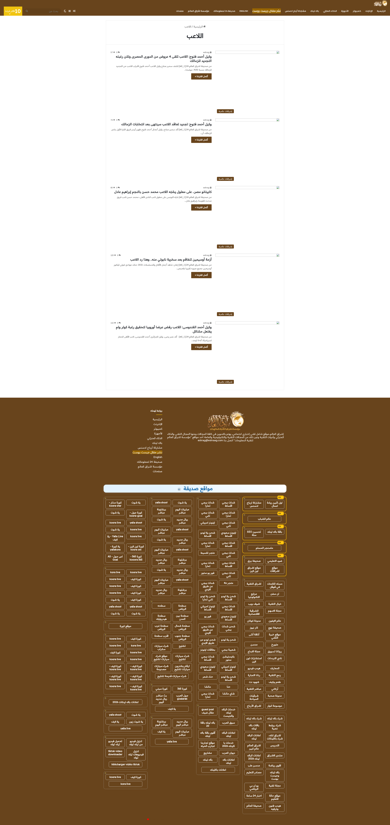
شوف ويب (254, 603)
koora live (115, 522)
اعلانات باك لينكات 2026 (125, 702)
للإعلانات (142, 819)
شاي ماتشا (229, 693)
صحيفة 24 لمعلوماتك (224, 11)
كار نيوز (254, 627)
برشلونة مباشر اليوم (161, 723)
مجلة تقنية (275, 785)
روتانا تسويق (275, 651)
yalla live (172, 741)
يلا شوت (182, 502)
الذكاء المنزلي (330, 11)
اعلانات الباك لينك (254, 737)
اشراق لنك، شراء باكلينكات (275, 737)
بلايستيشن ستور (229, 658)
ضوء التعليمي (274, 560)
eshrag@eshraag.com (210, 440)
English (243, 11)
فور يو (207, 616)
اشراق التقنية (254, 583)
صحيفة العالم (253, 805)
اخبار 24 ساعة (254, 795)
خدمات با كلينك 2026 (228, 744)
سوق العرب (228, 722)
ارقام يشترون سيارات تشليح (182, 667)
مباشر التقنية (254, 688)
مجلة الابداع (254, 651)
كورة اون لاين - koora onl (136, 548)
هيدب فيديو (254, 668)
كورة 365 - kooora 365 (136, 558)
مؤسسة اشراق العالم (198, 11)
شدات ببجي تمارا (207, 504)
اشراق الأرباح (254, 705)
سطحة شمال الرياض (182, 627)
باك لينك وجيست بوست (275, 775)
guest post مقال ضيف (208, 711)
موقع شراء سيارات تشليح (161, 657)
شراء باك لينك (275, 718)
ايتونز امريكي (207, 522)
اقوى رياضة (274, 765)
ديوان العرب (228, 752)
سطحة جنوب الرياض (182, 637)
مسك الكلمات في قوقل (274, 585)
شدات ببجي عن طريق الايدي (207, 586)
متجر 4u (228, 582)
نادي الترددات (275, 658)
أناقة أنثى (254, 634)
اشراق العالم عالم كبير (254, 747)
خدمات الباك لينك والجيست (228, 712)
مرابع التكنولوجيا (254, 595)
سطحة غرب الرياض (161, 627)
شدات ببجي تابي (207, 514)
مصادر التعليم (254, 772)
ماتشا (208, 686)
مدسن (254, 644)
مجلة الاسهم (275, 610)
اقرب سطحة (161, 635)
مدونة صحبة (275, 695)
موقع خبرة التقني (275, 636)
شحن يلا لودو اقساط (207, 534)
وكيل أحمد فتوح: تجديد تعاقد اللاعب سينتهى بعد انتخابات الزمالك (166, 124)
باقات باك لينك (254, 727)
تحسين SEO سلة (254, 533)
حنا (228, 686)
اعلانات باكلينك (218, 769)
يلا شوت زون (136, 721)
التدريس (274, 745)
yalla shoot (161, 502)
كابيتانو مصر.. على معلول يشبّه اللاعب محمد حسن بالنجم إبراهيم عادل (163, 192)
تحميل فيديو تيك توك (115, 743)
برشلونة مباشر (161, 511)
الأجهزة (345, 11)
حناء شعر (208, 676)
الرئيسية (381, 11)
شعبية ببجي (229, 649)
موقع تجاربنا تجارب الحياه (208, 744)
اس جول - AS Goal (115, 558)
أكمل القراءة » (201, 76)
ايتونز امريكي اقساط (207, 608)
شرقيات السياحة (254, 697)
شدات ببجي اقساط (228, 504)
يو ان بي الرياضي (254, 787)
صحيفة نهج (274, 627)
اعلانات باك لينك (229, 761)
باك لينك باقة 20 (207, 724)
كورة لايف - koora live (136, 668)
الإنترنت (369, 11)
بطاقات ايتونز (207, 649)
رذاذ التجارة (254, 675)
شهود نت (254, 681)
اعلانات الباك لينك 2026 (254, 757)
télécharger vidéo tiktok (125, 764)
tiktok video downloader (115, 753)
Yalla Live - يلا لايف (115, 538)
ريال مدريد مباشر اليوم (182, 723)
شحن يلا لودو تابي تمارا (207, 598)
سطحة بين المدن (182, 617)
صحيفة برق (254, 560)
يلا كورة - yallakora (115, 548)
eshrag (206, 52)
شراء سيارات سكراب (161, 647)
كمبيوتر (357, 11)
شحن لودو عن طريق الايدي (208, 641)
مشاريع (208, 752)
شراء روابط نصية (275, 727)
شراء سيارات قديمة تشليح (171, 676)
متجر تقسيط (208, 552)
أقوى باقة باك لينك (207, 734)
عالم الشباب (264, 518)
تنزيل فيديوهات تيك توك (136, 754)
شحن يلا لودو (228, 639)
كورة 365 (182, 688)
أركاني (274, 688)
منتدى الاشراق (275, 755)
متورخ (274, 644)
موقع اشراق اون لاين (254, 569)
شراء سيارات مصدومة (161, 667)
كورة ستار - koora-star (115, 504)
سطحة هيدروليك (161, 617)
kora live (115, 572)
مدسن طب (254, 765)
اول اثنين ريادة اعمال (274, 504)
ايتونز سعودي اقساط (228, 534)
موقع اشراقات (274, 569)
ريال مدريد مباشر (182, 521)
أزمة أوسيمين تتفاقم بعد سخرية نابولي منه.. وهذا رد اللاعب (171, 259)
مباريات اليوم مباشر (182, 511)
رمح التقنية (275, 675)
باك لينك (314, 11)
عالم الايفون (275, 620)
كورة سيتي (161, 688)
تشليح (182, 645)
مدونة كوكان (254, 620)
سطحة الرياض (182, 607)
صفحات (180, 11)
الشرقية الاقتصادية (254, 612)
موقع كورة (125, 626)
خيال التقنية (274, 603)
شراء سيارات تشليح (182, 657)
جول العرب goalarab (182, 697)
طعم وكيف (275, 681)
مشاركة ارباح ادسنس (254, 504)
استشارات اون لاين (254, 660)
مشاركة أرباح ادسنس (295, 11)
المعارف (274, 668)
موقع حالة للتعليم (274, 797)
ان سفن (274, 593)
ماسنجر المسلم (264, 547)
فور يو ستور (207, 572)
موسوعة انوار (274, 705)
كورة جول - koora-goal (135, 514)
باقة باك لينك (274, 531)
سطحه (161, 605)
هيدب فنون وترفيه (275, 807)
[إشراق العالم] (380, 3)
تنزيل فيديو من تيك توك (136, 743)
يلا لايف (172, 708)
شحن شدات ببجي (228, 628)
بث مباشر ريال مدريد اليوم (161, 698)
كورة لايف (136, 579)
